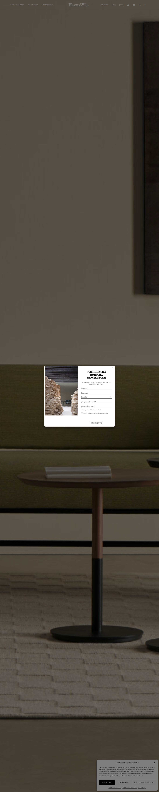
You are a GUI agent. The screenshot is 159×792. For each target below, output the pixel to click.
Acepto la (92, 410)
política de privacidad (95, 410)
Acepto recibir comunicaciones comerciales (95, 413)
